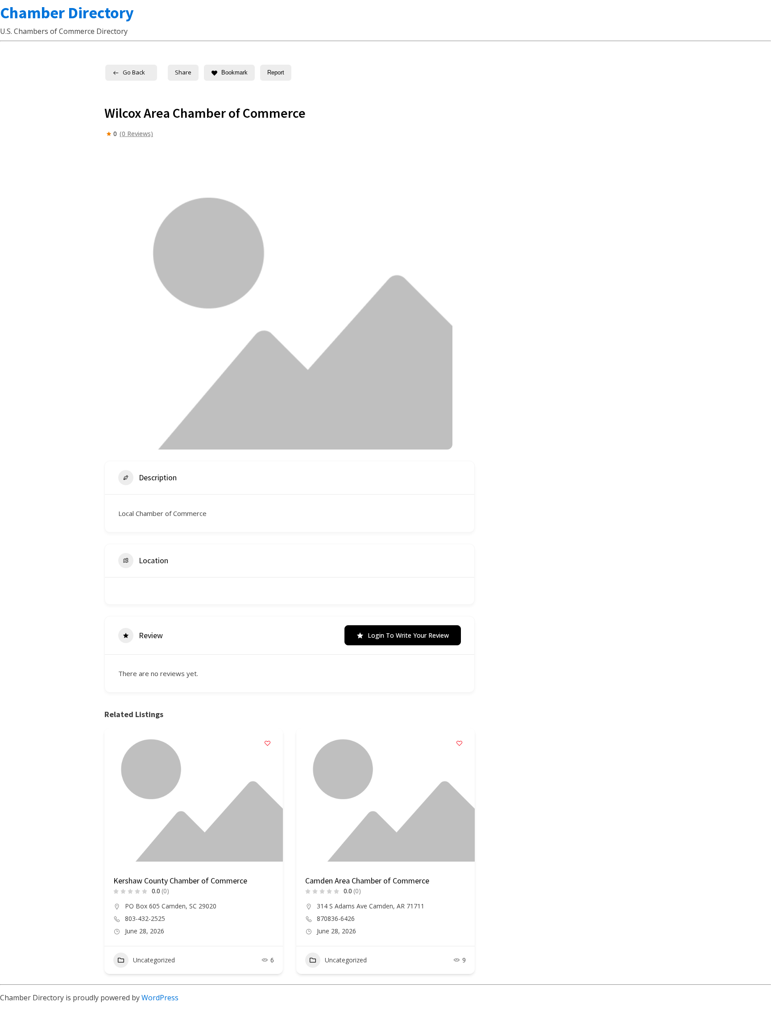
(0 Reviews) (136, 134)
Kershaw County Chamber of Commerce (180, 880)
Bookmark (234, 72)
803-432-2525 (145, 919)
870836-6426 (336, 919)
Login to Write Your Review (408, 635)
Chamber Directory (67, 13)
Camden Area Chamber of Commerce (367, 880)
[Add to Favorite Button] (267, 743)
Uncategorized (154, 960)
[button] (111, 854)
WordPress (159, 998)
